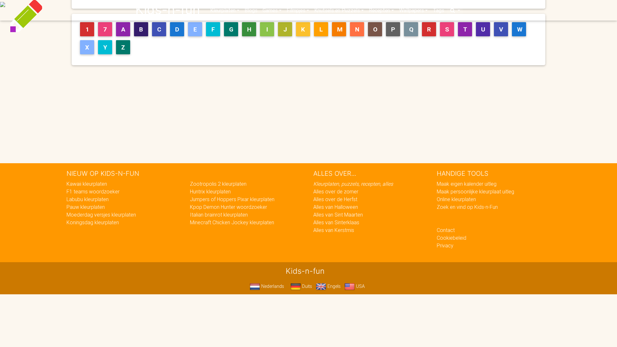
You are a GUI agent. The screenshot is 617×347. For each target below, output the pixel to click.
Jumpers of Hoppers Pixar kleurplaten (232, 199)
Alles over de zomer (335, 191)
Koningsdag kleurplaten (93, 222)
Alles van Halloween (335, 207)
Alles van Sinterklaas (336, 222)
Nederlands (272, 286)
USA (360, 286)
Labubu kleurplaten (88, 199)
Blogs (251, 10)
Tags (438, 10)
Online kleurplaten (456, 199)
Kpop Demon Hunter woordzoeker (228, 207)
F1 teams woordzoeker (93, 191)
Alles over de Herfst (335, 199)
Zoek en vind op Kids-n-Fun (467, 207)
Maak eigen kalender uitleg (466, 184)
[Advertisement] (311, 115)
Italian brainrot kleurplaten (219, 214)
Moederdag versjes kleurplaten (101, 214)
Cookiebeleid (451, 238)
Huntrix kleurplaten (210, 191)
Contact (446, 230)
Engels (333, 286)
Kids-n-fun (167, 9)
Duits (306, 286)
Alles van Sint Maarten (338, 214)
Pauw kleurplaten (86, 207)
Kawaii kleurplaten (87, 184)
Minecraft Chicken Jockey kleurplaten (232, 222)
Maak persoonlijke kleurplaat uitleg (475, 191)
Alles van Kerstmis (333, 230)
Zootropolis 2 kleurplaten (218, 184)
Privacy (445, 245)
